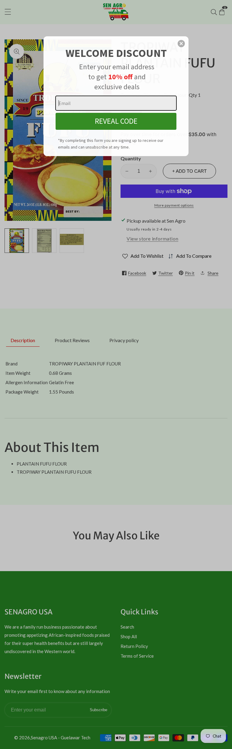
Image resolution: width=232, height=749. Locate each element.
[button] (181, 43)
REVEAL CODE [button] (116, 121)
